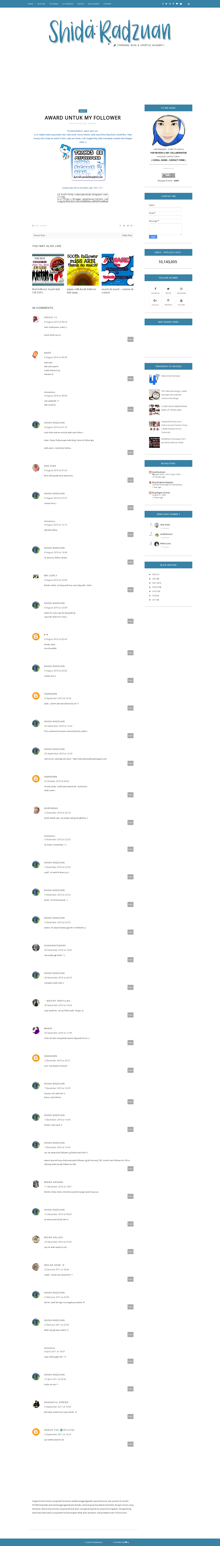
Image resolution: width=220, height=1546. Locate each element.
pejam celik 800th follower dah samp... (81, 291)
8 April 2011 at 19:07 (54, 1351)
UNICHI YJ (50, 317)
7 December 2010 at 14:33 (57, 1088)
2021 (154, 583)
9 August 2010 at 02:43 (55, 639)
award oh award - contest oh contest (117, 291)
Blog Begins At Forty (161, 492)
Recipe (81, 4)
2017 (154, 599)
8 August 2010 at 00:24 (55, 321)
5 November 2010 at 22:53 (57, 894)
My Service (68, 4)
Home (30, 4)
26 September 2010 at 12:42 (58, 725)
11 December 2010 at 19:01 (57, 1186)
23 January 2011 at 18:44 (56, 1269)
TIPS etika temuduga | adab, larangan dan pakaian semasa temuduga (174, 395)
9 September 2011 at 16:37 (57, 1434)
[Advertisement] (110, 72)
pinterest (168, 305)
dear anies (165, 524)
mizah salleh (53, 1237)
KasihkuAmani (158, 472)
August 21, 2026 (159, 495)
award (83, 111)
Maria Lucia (165, 543)
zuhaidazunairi (55, 945)
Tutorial (54, 4)
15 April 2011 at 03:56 (55, 1379)
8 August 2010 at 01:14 (55, 427)
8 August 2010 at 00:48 (55, 395)
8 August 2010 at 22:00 (55, 580)
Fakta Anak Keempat (170, 375)
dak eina (50, 466)
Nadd (47, 353)
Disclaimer (93, 4)
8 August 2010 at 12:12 (55, 524)
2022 (154, 578)
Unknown (50, 694)
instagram (181, 293)
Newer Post (39, 235)
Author (41, 4)
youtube (181, 305)
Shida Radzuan (79, 123)
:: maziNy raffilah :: (58, 1001)
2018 (154, 595)
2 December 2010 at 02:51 (57, 1060)
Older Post (127, 235)
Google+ (155, 305)
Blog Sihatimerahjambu (162, 482)
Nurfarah (51, 808)
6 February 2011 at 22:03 (56, 1297)
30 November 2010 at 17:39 (58, 1032)
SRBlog (132, 1542)
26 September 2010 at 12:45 (58, 753)
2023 (154, 574)
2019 (154, 591)
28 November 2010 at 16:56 (58, 950)
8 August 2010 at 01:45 (55, 470)
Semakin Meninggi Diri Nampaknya (167, 484)
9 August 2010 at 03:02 (55, 670)
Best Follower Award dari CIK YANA (46, 291)
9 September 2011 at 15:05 (57, 1406)
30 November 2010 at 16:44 (58, 1005)
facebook (155, 293)
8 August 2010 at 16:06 (55, 552)
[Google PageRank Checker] (168, 177)
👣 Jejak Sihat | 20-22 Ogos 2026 (166, 474)
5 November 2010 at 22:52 (57, 867)
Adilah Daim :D (54, 1265)
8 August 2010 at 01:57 (55, 498)
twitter (168, 293)
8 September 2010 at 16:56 (57, 698)
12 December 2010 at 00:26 (57, 1214)
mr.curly (50, 575)
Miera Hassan (53, 1182)
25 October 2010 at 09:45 (56, 781)
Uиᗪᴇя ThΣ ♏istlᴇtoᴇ (59, 1430)
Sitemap (107, 4)
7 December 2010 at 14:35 (57, 1147)
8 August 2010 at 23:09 (55, 607)
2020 (154, 587)
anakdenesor (166, 534)
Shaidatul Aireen (56, 1402)
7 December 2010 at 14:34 (57, 1119)
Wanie (48, 1028)
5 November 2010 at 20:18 (57, 812)
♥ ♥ (46, 634)
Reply (130, 339)
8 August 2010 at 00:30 (55, 357)
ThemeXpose (108, 1542)
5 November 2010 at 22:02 (57, 839)
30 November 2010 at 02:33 (58, 977)
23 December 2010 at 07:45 (57, 1241)
